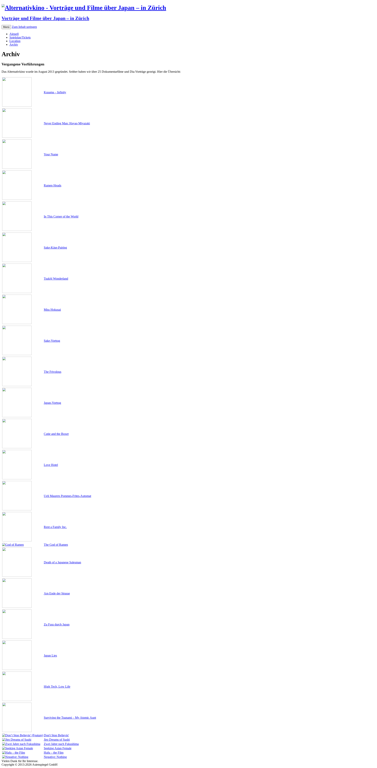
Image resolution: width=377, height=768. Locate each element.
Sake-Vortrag (52, 340)
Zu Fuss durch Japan (57, 624)
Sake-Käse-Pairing (55, 247)
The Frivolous (52, 371)
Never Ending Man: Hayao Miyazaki (67, 123)
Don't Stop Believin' (56, 735)
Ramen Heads (52, 185)
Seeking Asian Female (57, 748)
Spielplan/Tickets (20, 37)
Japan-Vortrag (52, 402)
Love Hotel (51, 465)
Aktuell (14, 34)
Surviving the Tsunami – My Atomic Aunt (70, 717)
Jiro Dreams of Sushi (57, 739)
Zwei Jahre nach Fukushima (61, 744)
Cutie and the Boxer (56, 433)
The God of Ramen (56, 544)
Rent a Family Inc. (55, 527)
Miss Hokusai (52, 309)
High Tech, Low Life (57, 686)
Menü (6, 27)
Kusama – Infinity (55, 92)
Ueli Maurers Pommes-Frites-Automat (67, 496)
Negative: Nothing (55, 757)
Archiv (13, 44)
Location (14, 41)
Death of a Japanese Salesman (62, 562)
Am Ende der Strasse (57, 593)
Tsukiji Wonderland (56, 278)
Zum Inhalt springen (24, 26)
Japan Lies (50, 655)
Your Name (51, 154)
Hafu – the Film (53, 752)
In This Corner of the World (61, 216)
